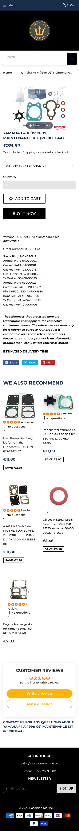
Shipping (29, 152)
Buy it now (24, 213)
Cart (72, 5)
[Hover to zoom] (39, 107)
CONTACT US (13, 722)
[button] (12, 422)
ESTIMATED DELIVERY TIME (25, 351)
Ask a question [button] (39, 704)
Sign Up (66, 788)
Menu (12, 5)
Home (7, 72)
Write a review (40, 694)
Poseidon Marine (41, 808)
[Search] (72, 59)
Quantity (9, 177)
